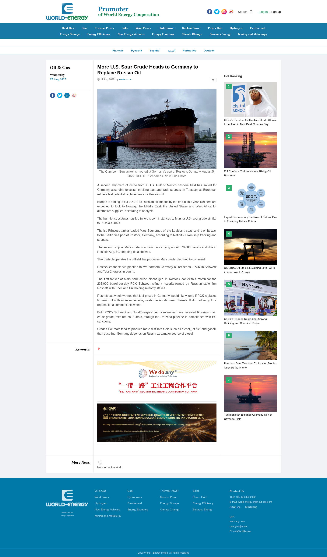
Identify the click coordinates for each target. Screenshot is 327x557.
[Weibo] (231, 11)
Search (243, 11)
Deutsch (209, 50)
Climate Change (192, 34)
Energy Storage (70, 34)
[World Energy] (102, 11)
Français (118, 50)
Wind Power (143, 28)
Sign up (275, 11)
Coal (84, 28)
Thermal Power (104, 28)
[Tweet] (217, 11)
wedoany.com (237, 521)
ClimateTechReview (240, 531)
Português (189, 50)
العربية (171, 50)
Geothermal (257, 28)
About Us (235, 506)
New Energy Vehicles (131, 34)
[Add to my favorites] (213, 80)
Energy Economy (163, 34)
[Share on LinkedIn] (67, 95)
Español (155, 50)
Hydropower (166, 28)
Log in (263, 11)
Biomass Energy (220, 34)
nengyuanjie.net (238, 526)
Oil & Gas (68, 28)
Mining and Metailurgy (252, 34)
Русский (136, 50)
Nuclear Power (191, 28)
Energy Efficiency (98, 34)
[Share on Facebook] (52, 95)
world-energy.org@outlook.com (255, 501)
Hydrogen (236, 28)
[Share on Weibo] (74, 95)
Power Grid (215, 28)
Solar (125, 28)
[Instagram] (224, 11)
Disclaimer (251, 506)
